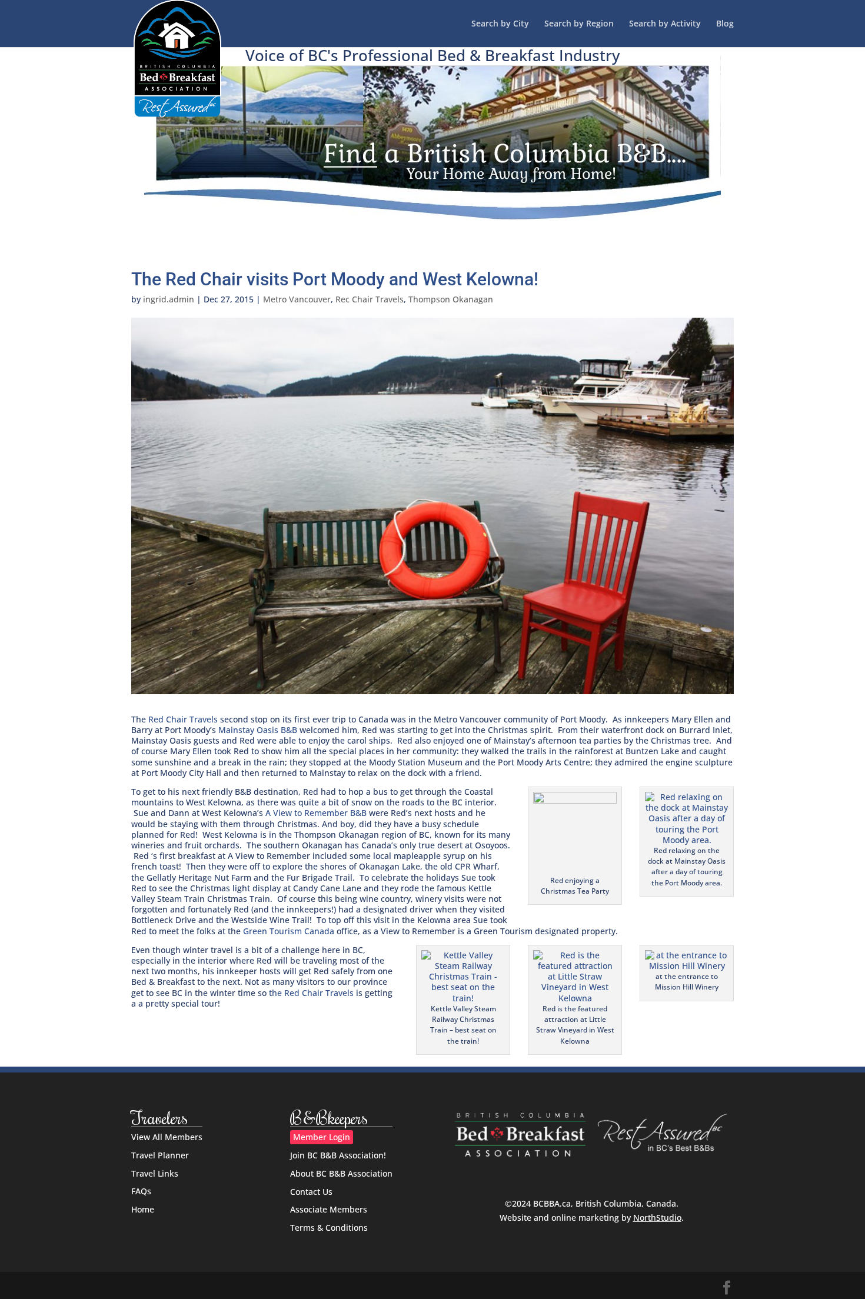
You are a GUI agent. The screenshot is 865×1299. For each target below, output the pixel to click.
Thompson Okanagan (450, 299)
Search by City (500, 24)
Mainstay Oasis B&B (257, 729)
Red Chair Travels (183, 719)
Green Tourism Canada (288, 931)
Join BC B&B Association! (338, 1155)
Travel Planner (160, 1155)
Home (142, 1209)
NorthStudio (657, 1217)
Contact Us (311, 1191)
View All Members (166, 1137)
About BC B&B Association (341, 1173)
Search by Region (579, 24)
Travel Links (154, 1173)
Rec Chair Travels (369, 299)
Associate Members (328, 1209)
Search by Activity (665, 24)
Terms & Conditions (329, 1227)
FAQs (141, 1191)
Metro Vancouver (297, 299)
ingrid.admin (168, 299)
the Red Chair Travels (311, 992)
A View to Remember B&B (316, 812)
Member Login (321, 1137)
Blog (725, 24)
